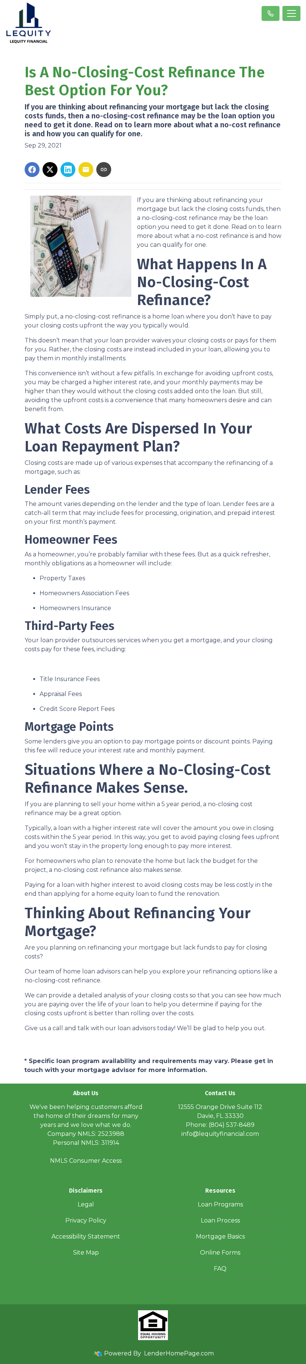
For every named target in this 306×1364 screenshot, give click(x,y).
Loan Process (220, 1220)
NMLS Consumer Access (86, 1160)
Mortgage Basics (220, 1236)
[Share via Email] (85, 169)
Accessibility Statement (85, 1236)
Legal (86, 1204)
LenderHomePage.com (179, 1353)
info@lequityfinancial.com (220, 1133)
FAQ (220, 1268)
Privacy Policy (85, 1220)
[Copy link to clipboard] (103, 169)
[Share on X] (50, 169)
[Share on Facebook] (32, 169)
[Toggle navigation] (291, 13)
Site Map (86, 1252)
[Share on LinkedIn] (67, 169)
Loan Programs (220, 1204)
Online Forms (220, 1252)
